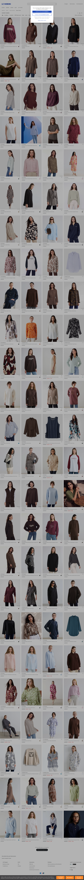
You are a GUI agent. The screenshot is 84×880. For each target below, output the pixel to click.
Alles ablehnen (70, 877)
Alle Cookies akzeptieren (79, 877)
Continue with (42, 11)
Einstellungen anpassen (60, 877)
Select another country (42, 20)
